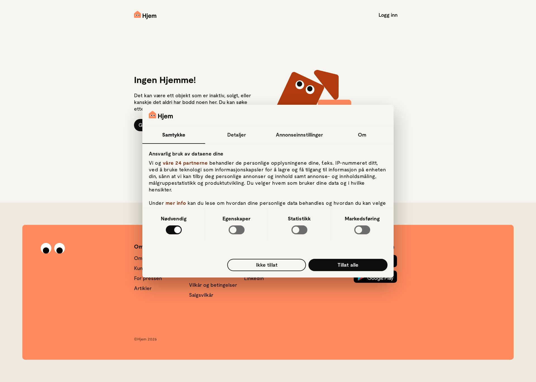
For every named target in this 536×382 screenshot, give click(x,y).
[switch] (237, 229)
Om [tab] (362, 134)
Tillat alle (348, 264)
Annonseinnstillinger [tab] (299, 134)
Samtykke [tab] (174, 134)
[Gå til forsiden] (145, 15)
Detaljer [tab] (236, 134)
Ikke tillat (266, 264)
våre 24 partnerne (185, 163)
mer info (176, 203)
